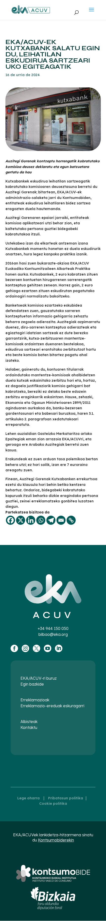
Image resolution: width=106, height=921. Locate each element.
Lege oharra (28, 798)
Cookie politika (53, 803)
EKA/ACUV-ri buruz (38, 678)
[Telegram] (50, 520)
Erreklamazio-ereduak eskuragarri (52, 705)
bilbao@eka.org (53, 634)
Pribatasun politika (65, 798)
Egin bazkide (32, 684)
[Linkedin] (30, 520)
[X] (20, 520)
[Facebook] (10, 520)
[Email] (61, 520)
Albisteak (28, 721)
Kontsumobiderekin (56, 840)
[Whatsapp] (40, 520)
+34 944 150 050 (53, 628)
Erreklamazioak (34, 699)
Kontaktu (28, 727)
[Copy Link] (71, 520)
